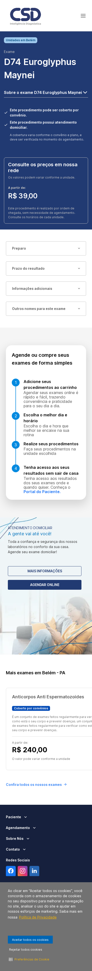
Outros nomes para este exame (39, 309)
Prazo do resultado (28, 268)
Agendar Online (44, 585)
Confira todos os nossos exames (34, 784)
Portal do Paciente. (42, 491)
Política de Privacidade (38, 917)
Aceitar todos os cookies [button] (30, 940)
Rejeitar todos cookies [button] (25, 949)
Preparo (19, 248)
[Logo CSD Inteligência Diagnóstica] (25, 16)
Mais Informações (44, 571)
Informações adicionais (32, 288)
